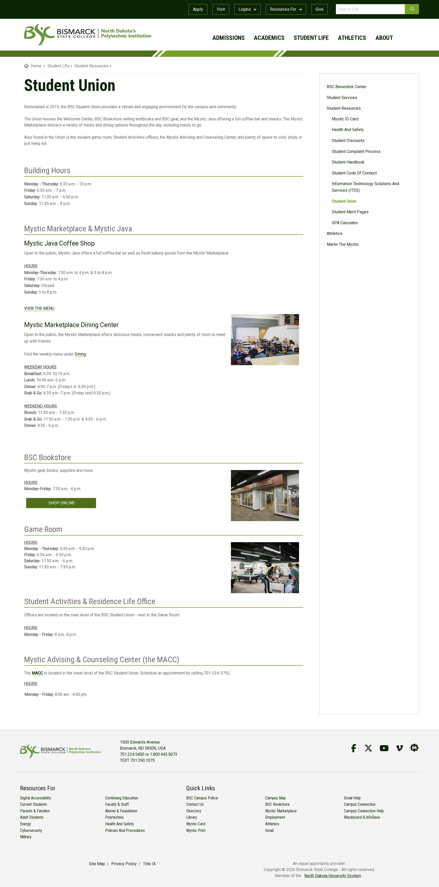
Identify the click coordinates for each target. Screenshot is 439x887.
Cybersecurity (31, 830)
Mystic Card (195, 823)
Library (191, 817)
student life (311, 37)
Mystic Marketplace (281, 811)
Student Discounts (348, 140)
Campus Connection (359, 804)
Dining (80, 354)
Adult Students (31, 817)
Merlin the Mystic (343, 244)
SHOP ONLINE (61, 503)
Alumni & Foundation (121, 811)
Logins (245, 9)
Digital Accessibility (35, 798)
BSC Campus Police (202, 798)
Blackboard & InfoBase (362, 817)
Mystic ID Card (345, 119)
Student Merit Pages (350, 211)
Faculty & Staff (117, 804)
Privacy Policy (124, 863)
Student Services (342, 97)
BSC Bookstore (277, 804)
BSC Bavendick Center (346, 86)
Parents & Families (35, 811)
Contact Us (195, 804)
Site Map (97, 863)
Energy (25, 823)
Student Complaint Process (356, 151)
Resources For (283, 9)
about (384, 37)
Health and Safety (348, 129)
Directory (193, 811)
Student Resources (344, 108)
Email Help (352, 798)
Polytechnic (114, 817)
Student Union (344, 201)
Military (26, 836)
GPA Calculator (345, 222)
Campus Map (275, 798)
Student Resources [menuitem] (91, 65)
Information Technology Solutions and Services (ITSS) (365, 187)
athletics (352, 37)
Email (269, 830)
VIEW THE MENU (39, 308)
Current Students (33, 804)
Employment (275, 817)
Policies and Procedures (125, 830)
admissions (228, 37)
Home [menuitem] (35, 65)
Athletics (334, 233)
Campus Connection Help (364, 811)
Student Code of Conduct (354, 173)
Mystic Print (196, 830)
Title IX (149, 863)
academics (269, 37)
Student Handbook (348, 162)
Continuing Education (121, 798)
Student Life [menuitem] (58, 65)
